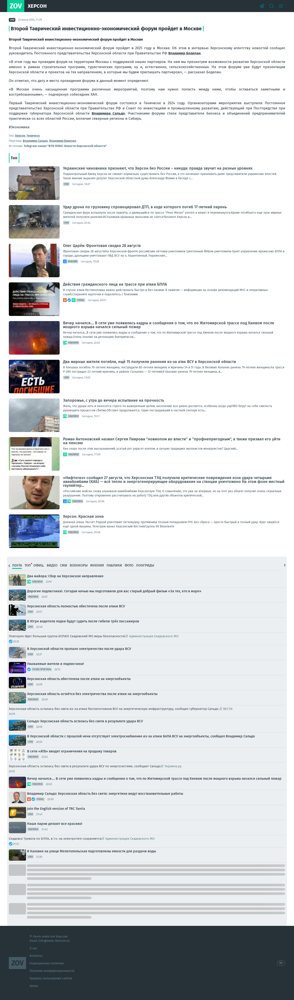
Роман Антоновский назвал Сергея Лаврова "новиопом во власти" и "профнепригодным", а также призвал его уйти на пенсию (171, 441)
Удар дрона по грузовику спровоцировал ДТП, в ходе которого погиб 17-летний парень (145, 207)
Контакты (35, 956)
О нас (33, 948)
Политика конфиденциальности (51, 971)
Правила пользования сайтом (50, 978)
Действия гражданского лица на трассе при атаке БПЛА (115, 284)
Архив (33, 986)
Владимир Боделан (184, 53)
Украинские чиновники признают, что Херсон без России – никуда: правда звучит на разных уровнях (157, 168)
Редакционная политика (46, 963)
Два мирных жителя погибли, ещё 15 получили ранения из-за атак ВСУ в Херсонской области (149, 361)
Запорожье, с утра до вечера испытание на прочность (113, 400)
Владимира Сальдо (108, 113)
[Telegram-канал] (262, 6)
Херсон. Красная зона (83, 516)
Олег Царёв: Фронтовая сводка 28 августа (102, 245)
